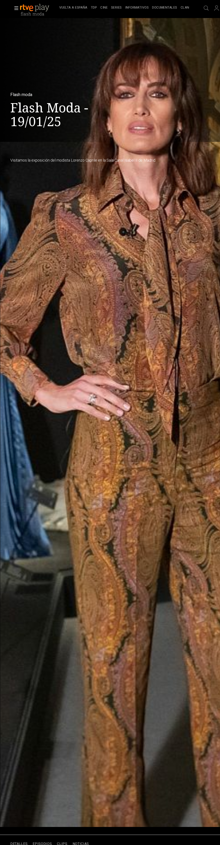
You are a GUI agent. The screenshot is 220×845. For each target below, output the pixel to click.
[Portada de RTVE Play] (35, 7)
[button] (15, 8)
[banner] (39, 7)
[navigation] (124, 7)
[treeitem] (73, 7)
